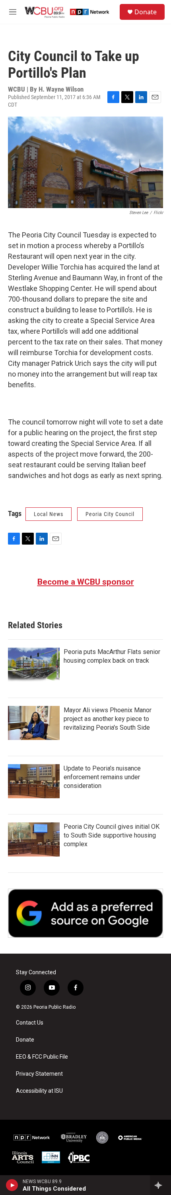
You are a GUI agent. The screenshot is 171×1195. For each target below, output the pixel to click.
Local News (48, 514)
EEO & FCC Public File (42, 1057)
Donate (145, 11)
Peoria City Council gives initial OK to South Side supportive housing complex (111, 835)
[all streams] (160, 1185)
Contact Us (29, 1023)
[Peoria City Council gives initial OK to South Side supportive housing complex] (34, 839)
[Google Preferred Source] (85, 913)
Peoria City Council (110, 514)
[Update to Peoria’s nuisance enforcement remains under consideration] (34, 781)
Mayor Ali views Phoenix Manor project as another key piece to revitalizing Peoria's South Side (108, 718)
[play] (12, 1185)
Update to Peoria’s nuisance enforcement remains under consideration (102, 777)
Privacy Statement (39, 1074)
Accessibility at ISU (39, 1091)
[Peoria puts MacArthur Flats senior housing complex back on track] (34, 665)
